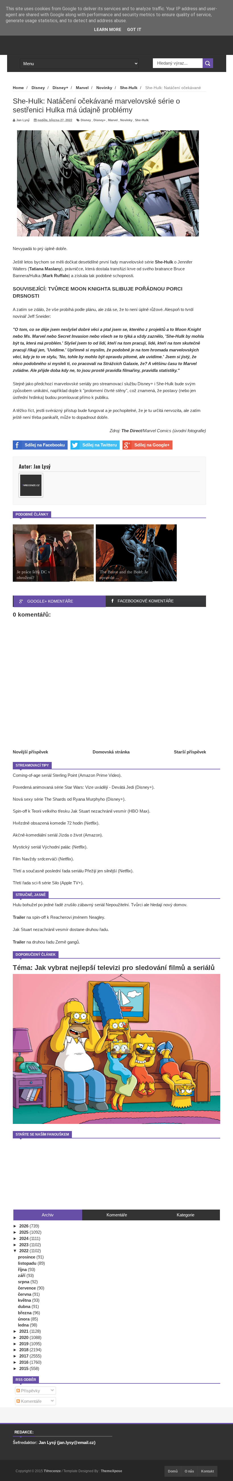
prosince (27, 1257)
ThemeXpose (111, 1471)
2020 (24, 1337)
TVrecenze (53, 1471)
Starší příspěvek (190, 751)
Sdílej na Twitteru (99, 444)
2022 (24, 1250)
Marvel (113, 120)
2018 (24, 1349)
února (24, 1319)
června (25, 1294)
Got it (134, 29)
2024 (24, 1238)
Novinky (126, 120)
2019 (24, 1343)
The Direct (131, 430)
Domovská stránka (111, 751)
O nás (189, 1471)
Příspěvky (30, 1390)
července (27, 1288)
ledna (24, 1325)
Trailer (19, 917)
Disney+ (99, 120)
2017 (24, 1356)
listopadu (28, 1263)
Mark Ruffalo (55, 275)
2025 (24, 1232)
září (22, 1275)
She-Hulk (142, 120)
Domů (173, 1471)
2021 (24, 1331)
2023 (24, 1244)
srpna (24, 1281)
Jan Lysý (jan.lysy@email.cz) (67, 1442)
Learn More (107, 29)
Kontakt (207, 1471)
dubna (25, 1306)
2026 (24, 1225)
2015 (24, 1368)
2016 (24, 1362)
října (23, 1269)
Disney (86, 120)
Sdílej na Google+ (152, 444)
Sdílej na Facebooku (45, 444)
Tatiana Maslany (45, 268)
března (25, 1312)
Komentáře (30, 1401)
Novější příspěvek (30, 751)
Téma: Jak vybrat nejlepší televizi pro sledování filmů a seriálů (114, 967)
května (25, 1300)
